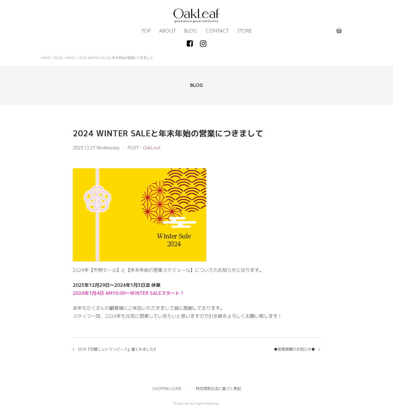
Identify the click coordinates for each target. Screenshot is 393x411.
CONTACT (217, 31)
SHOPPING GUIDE (167, 388)
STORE (244, 31)
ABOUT (167, 31)
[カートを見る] (339, 31)
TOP (146, 31)
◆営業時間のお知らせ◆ (294, 349)
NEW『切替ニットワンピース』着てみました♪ (117, 349)
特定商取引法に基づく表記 (218, 388)
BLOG (190, 31)
